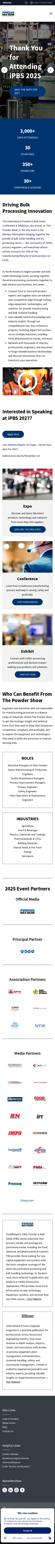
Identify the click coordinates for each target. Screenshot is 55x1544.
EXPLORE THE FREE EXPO (28, 529)
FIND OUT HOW (27, 674)
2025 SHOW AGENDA (27, 601)
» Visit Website (33, 1299)
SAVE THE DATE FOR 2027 (25, 91)
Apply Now (13, 434)
